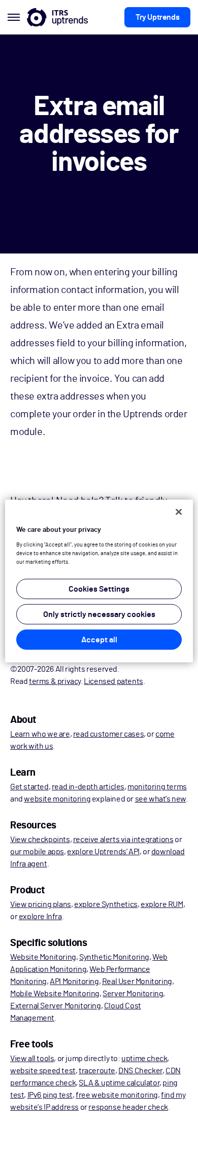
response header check (128, 1107)
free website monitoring (117, 1095)
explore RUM (162, 904)
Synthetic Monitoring (114, 957)
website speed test (43, 1071)
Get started (29, 787)
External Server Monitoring (55, 1006)
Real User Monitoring (137, 981)
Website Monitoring (43, 957)
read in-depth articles (88, 787)
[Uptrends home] (57, 17)
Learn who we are (40, 734)
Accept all (99, 639)
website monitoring (57, 799)
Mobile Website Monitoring (55, 994)
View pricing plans (40, 904)
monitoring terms (157, 787)
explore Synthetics (106, 904)
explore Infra (40, 917)
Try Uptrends (157, 17)
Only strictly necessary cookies (99, 614)
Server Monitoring (133, 994)
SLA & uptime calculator (119, 1083)
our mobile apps (37, 852)
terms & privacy (55, 681)
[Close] (179, 512)
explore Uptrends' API (103, 852)
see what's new (160, 799)
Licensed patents (113, 681)
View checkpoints (40, 840)
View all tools (32, 1059)
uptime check (144, 1059)
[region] (99, 581)
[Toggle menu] (13, 17)
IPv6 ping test (50, 1095)
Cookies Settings (99, 589)
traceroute (97, 1071)
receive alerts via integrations (123, 840)
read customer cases (108, 734)
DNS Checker (140, 1071)
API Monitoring (74, 981)
